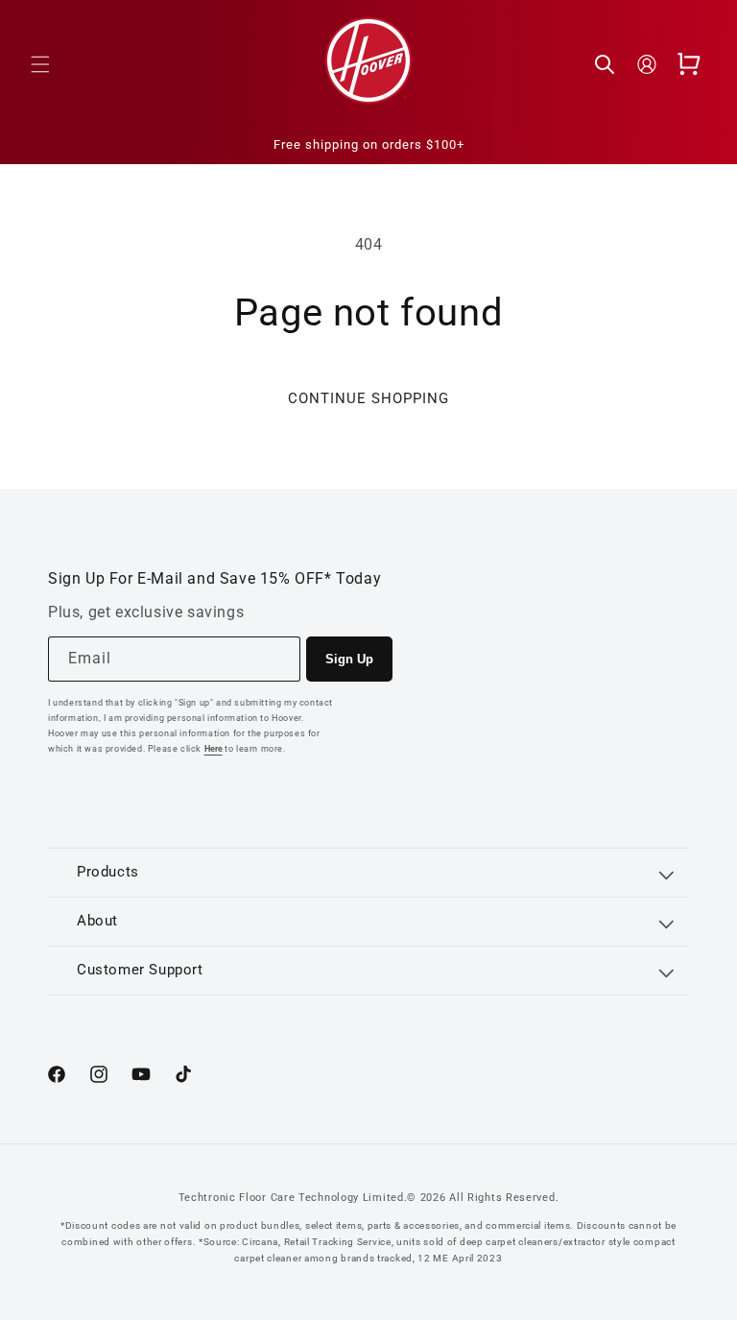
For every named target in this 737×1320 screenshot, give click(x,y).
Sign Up (349, 659)
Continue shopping (368, 398)
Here (213, 749)
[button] (40, 64)
